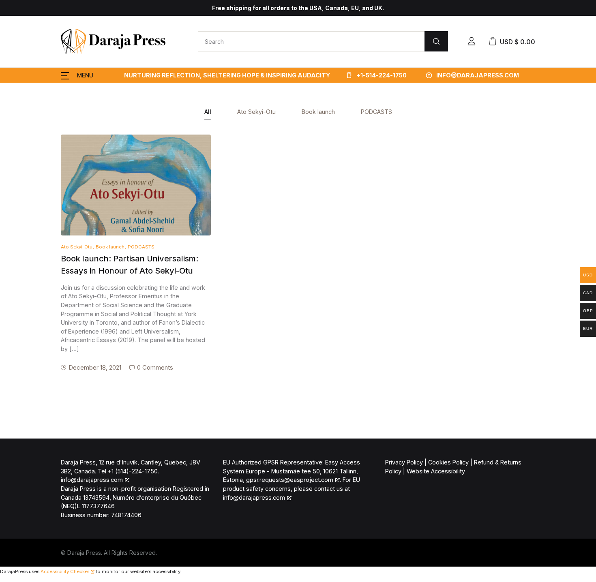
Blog (18, 128)
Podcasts (25, 149)
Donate (22, 208)
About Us (24, 168)
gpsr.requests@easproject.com (289, 479)
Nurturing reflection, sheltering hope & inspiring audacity (227, 75)
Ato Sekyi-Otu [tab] (256, 111)
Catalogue (26, 68)
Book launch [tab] (318, 111)
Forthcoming (29, 88)
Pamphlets (26, 108)
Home (20, 48)
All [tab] (207, 111)
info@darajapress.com (254, 497)
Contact (23, 189)
